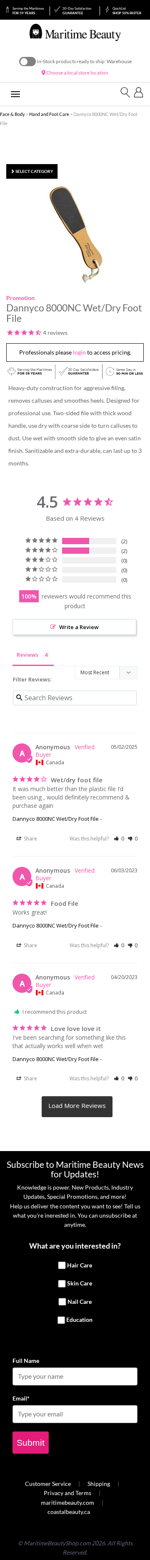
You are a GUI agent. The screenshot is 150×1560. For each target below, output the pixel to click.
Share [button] (29, 838)
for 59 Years (28, 10)
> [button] (77, 1106)
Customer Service (48, 1483)
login (79, 352)
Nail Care (80, 1301)
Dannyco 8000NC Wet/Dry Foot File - (57, 818)
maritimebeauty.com (67, 1502)
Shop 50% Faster (126, 10)
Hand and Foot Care (49, 114)
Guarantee (76, 10)
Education (79, 1320)
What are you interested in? (75, 1245)
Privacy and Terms (67, 1492)
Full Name (25, 1360)
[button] (119, 838)
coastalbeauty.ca (69, 1511)
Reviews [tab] (27, 654)
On (27, 61)
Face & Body (12, 114)
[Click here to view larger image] (77, 233)
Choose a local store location (76, 72)
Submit (31, 1442)
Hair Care (79, 1265)
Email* (21, 1398)
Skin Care (79, 1283)
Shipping (99, 1483)
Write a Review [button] (79, 627)
